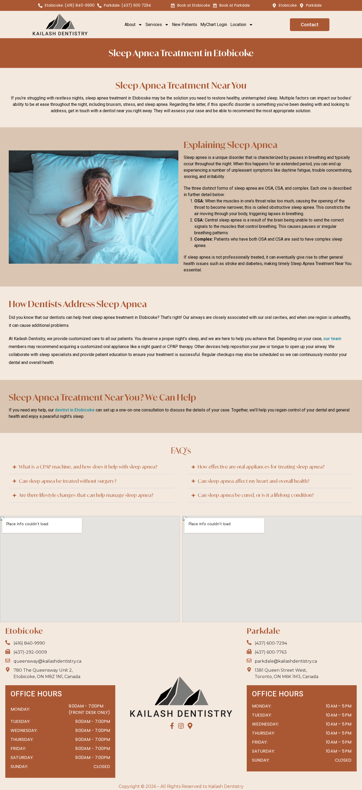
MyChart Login (213, 24)
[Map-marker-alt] (190, 726)
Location (238, 24)
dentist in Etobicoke (75, 410)
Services (153, 24)
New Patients (184, 24)
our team (332, 338)
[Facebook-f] (172, 726)
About (130, 24)
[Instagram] (181, 726)
